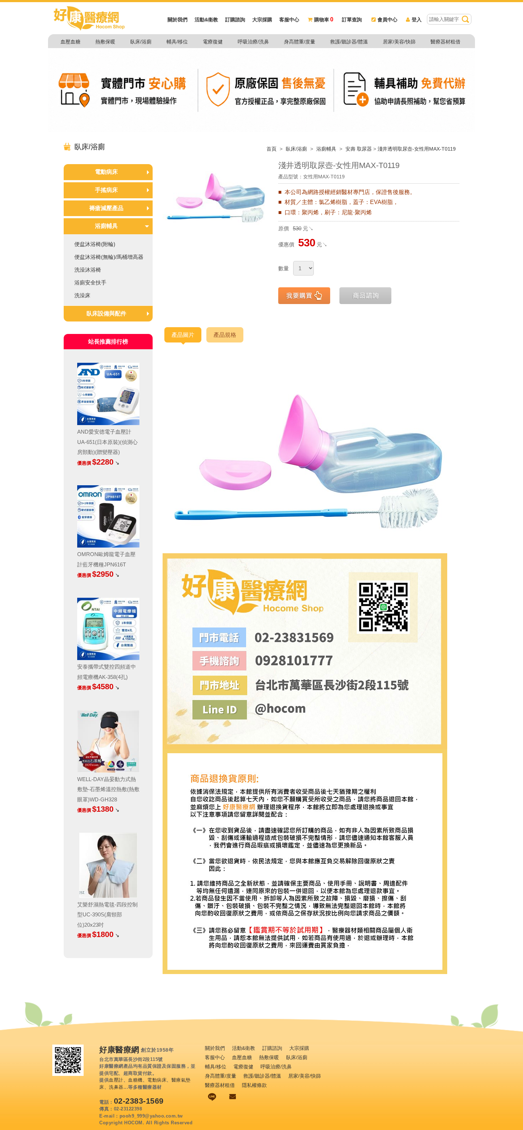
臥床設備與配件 (106, 313)
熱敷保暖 (105, 42)
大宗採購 (262, 19)
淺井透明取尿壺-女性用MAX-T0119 (416, 149)
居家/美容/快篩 (399, 42)
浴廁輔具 (327, 149)
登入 (417, 19)
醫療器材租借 (445, 42)
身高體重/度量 (299, 42)
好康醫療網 (119, 1050)
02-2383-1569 (139, 1101)
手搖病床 (106, 190)
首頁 (271, 149)
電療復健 (213, 42)
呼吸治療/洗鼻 (253, 42)
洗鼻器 (116, 1087)
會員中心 (387, 19)
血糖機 (135, 1080)
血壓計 (116, 1080)
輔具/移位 (177, 42)
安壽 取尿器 (358, 149)
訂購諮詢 (235, 19)
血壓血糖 (70, 42)
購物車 (323, 19)
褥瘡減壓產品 (106, 208)
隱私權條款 (254, 1085)
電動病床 (106, 172)
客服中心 (289, 19)
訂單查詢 (352, 19)
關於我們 (177, 19)
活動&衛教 (206, 19)
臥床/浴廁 (141, 42)
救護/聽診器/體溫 (349, 42)
